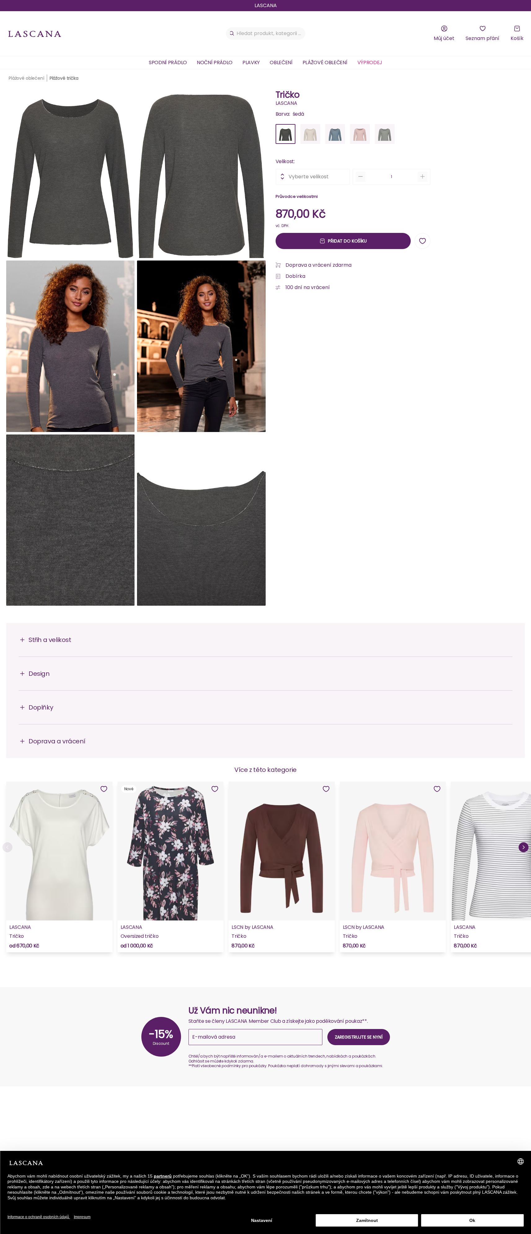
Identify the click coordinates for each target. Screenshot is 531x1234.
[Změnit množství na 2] (422, 176)
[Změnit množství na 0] (360, 176)
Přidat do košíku (347, 241)
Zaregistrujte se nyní (359, 1037)
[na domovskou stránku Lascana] (34, 33)
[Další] (524, 847)
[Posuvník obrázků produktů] (136, 349)
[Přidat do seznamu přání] (422, 241)
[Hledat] (232, 33)
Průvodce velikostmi (297, 196)
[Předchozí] (7, 847)
